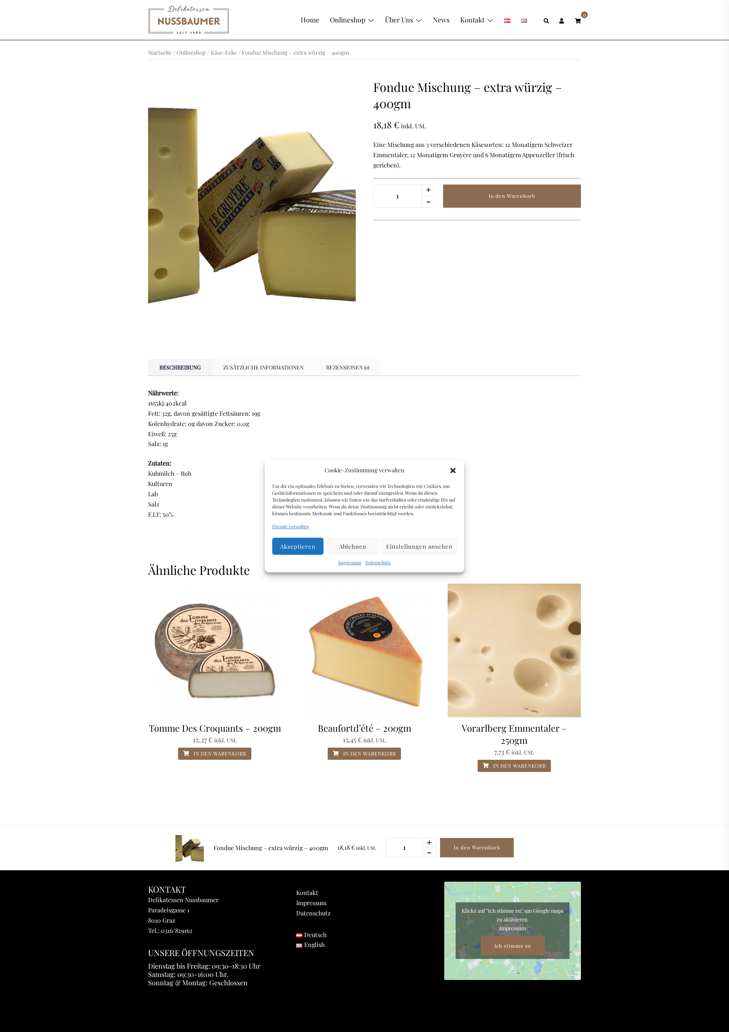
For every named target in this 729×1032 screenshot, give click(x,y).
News (441, 19)
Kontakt (472, 19)
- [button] (428, 201)
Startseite (160, 52)
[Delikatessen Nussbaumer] (188, 19)
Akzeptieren (298, 546)
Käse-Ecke (224, 52)
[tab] (180, 367)
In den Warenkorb (512, 196)
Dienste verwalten (290, 526)
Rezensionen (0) (347, 367)
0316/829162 (177, 930)
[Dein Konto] (562, 20)
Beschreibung (180, 367)
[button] (453, 470)
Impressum (349, 563)
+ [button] (428, 190)
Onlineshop (347, 19)
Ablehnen (352, 546)
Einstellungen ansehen (419, 546)
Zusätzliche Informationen (263, 367)
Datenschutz (378, 563)
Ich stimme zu (512, 945)
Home (310, 19)
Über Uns (399, 19)
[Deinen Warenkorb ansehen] (578, 19)
